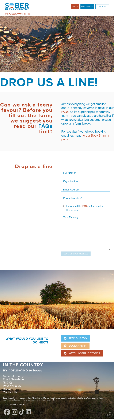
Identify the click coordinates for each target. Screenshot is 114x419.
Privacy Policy (12, 386)
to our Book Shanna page (85, 137)
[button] (87, 6)
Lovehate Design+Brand (18, 404)
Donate (7, 389)
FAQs (45, 126)
